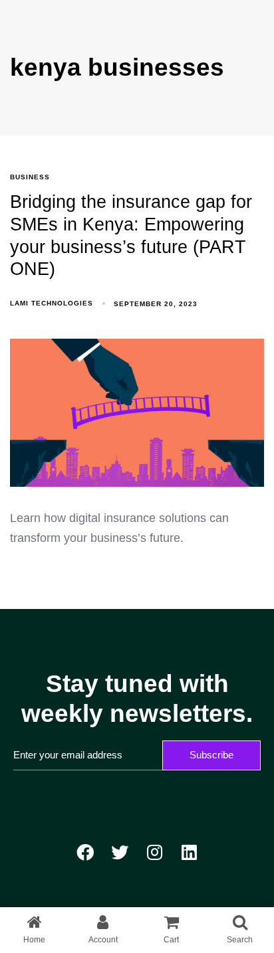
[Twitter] (119, 852)
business (30, 177)
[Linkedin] (189, 852)
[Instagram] (154, 852)
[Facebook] (85, 852)
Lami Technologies (51, 303)
